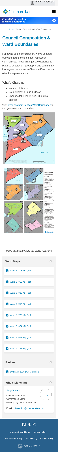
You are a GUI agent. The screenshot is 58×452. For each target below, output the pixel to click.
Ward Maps (12, 261)
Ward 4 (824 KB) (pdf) (21, 304)
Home (11, 29)
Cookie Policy (46, 438)
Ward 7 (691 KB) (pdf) (21, 337)
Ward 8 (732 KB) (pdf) (21, 348)
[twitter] (29, 424)
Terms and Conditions (19, 432)
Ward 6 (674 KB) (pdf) (21, 326)
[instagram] (34, 424)
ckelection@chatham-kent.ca (28, 408)
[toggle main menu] (53, 11)
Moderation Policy (13, 438)
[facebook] (24, 424)
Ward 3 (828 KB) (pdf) (21, 293)
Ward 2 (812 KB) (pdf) (21, 282)
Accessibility (31, 438)
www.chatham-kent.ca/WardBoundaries (29, 105)
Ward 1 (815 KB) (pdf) (21, 270)
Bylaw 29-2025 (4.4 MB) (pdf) (24, 372)
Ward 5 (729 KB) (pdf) (21, 315)
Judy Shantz (13, 390)
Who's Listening (16, 382)
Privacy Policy (39, 432)
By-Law (10, 362)
